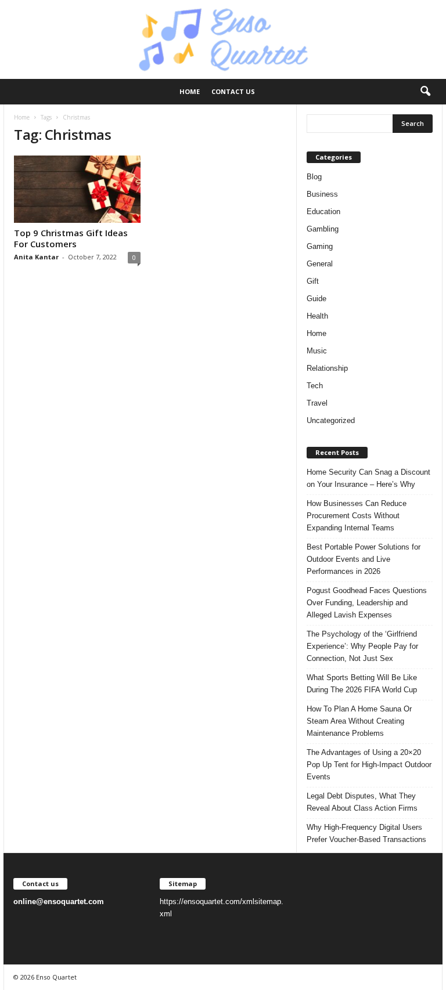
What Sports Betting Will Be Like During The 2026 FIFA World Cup (362, 683)
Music (317, 350)
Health (317, 316)
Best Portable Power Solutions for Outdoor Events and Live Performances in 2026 (363, 559)
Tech (315, 385)
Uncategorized (331, 420)
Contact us (233, 91)
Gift (313, 281)
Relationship (327, 368)
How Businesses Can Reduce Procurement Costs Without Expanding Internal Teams (357, 515)
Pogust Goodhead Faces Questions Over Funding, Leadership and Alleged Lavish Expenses (367, 602)
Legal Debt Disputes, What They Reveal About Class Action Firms (362, 802)
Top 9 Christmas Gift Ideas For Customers (71, 238)
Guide (316, 298)
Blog (314, 176)
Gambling (323, 229)
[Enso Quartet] (223, 39)
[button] (425, 91)
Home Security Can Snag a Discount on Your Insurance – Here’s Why (368, 478)
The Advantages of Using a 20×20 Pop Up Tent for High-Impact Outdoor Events (369, 764)
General (320, 263)
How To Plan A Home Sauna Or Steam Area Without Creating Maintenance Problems (359, 721)
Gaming (320, 246)
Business (322, 194)
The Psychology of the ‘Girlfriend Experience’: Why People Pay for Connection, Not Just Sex (362, 646)
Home (189, 91)
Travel (317, 403)
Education (323, 211)
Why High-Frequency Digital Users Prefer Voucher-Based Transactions (366, 833)
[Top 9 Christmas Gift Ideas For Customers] (77, 189)
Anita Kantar (36, 256)
